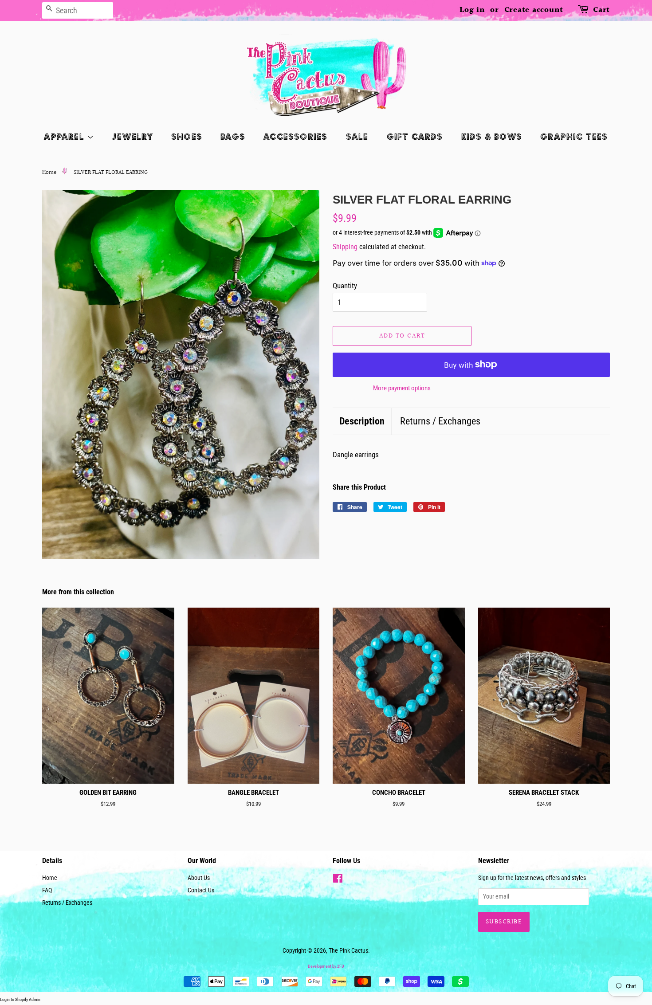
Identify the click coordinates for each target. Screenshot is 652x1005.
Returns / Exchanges (440, 421)
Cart (601, 10)
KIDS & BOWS (491, 136)
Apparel (65, 136)
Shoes (186, 136)
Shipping (345, 247)
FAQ (47, 890)
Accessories (295, 136)
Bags (232, 136)
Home (49, 172)
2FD (340, 966)
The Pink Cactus (348, 950)
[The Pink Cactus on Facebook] (338, 880)
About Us (199, 878)
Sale (357, 136)
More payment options (402, 388)
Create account (534, 10)
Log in (472, 10)
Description (362, 421)
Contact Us (201, 890)
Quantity (345, 285)
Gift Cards (415, 136)
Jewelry (132, 136)
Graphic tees (574, 136)
